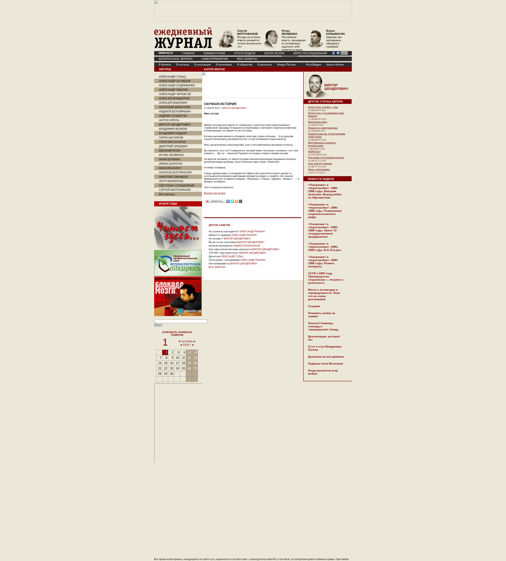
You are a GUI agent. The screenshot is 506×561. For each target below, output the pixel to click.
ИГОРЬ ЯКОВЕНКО (171, 155)
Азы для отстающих (320, 163)
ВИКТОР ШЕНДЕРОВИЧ (174, 124)
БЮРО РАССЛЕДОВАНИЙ (310, 53)
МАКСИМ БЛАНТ (170, 168)
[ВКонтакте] (228, 201)
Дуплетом (214, 256)
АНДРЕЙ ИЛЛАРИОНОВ (246, 245)
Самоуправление (215, 58)
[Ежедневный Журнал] (183, 47)
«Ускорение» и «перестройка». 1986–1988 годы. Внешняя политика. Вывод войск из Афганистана (325, 191)
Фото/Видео (313, 64)
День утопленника (319, 169)
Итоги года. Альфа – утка (323, 107)
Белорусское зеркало (176, 58)
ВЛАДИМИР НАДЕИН (173, 133)
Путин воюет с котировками (224, 260)
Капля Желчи (335, 64)
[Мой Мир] (241, 201)
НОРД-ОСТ (314, 151)
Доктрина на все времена (326, 356)
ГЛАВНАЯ (188, 53)
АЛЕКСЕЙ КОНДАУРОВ (174, 98)
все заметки (217, 267)
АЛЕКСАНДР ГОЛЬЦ (172, 76)
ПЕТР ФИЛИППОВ (171, 181)
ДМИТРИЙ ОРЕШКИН (173, 146)
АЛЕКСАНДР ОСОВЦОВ (174, 81)
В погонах (182, 64)
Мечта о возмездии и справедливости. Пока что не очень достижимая (324, 294)
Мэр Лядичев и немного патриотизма (322, 144)
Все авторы (167, 194)
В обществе (244, 64)
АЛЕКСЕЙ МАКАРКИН (173, 102)
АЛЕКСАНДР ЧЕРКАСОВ (175, 94)
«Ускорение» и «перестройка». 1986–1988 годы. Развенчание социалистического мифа (325, 211)
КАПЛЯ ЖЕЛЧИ (274, 53)
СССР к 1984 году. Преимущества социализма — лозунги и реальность (325, 278)
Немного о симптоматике (323, 128)
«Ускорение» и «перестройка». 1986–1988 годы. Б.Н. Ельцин (324, 247)
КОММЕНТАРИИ (214, 53)
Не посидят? (216, 238)
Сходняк (314, 306)
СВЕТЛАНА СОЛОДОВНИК (176, 185)
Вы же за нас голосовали (223, 242)
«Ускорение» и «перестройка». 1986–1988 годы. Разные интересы (323, 261)
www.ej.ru (166, 52)
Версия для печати (215, 193)
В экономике (224, 64)
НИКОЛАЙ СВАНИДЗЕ (173, 176)
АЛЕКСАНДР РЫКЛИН (173, 89)
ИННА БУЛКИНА (169, 159)
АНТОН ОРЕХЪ (169, 120)
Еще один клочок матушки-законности (230, 249)
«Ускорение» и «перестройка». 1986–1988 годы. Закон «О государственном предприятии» (323, 230)
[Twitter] (232, 201)
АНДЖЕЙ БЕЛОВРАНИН (175, 111)
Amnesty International (220, 245)
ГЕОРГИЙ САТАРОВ (172, 141)
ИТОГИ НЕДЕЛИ (244, 53)
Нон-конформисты (219, 263)
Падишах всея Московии (325, 363)
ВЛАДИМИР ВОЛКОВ (173, 128)
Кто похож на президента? (224, 231)
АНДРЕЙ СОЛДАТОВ (172, 115)
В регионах (265, 64)
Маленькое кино (317, 122)
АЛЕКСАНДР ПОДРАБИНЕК (177, 85)
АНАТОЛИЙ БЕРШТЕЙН (174, 107)
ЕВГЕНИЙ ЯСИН (169, 150)
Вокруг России (286, 64)
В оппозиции (202, 64)
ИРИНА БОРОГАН (170, 163)
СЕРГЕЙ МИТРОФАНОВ (174, 189)
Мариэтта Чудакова (220, 235)
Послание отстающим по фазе (326, 157)
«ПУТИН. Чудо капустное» (224, 253)
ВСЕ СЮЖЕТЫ (247, 58)
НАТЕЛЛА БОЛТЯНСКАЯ (175, 172)
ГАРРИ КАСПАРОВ (171, 137)
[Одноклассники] (236, 201)
